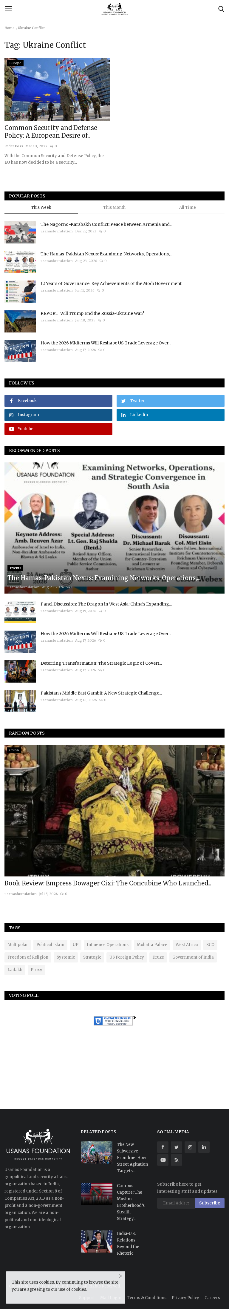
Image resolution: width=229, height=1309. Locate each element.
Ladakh (14, 969)
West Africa (187, 944)
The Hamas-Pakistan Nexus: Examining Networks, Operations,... (106, 254)
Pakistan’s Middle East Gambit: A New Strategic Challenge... (101, 693)
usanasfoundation (57, 231)
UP (75, 944)
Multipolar (17, 944)
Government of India (193, 957)
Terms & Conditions (146, 1297)
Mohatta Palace (152, 944)
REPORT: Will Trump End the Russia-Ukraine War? (92, 313)
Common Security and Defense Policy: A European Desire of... (50, 131)
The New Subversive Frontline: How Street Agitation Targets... (132, 1157)
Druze (158, 957)
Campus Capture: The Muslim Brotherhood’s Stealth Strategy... (131, 1202)
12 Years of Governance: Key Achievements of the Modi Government (111, 283)
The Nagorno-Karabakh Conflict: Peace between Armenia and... (106, 224)
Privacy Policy (185, 1297)
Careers (212, 1297)
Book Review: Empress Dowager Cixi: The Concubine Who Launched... (107, 883)
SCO (210, 944)
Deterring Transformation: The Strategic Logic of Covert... (101, 663)
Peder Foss (13, 146)
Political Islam (50, 944)
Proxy (36, 969)
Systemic (66, 957)
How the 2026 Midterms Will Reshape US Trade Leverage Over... (106, 343)
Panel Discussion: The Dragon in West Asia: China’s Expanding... (106, 604)
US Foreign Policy (126, 957)
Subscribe (209, 1203)
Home (9, 28)
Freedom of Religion (27, 957)
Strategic (92, 957)
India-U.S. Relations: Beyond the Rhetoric (128, 1243)
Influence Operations (108, 944)
